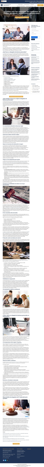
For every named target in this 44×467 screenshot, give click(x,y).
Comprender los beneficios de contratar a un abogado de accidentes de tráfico (35, 70)
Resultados (32, 4)
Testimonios (19, 454)
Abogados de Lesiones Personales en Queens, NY (21, 451)
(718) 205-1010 (8, 456)
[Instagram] (7, 460)
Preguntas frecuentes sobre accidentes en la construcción (35, 61)
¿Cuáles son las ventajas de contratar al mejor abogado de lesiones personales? (35, 79)
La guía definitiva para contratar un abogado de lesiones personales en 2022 (35, 74)
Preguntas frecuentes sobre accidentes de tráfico (35, 59)
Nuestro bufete (20, 4)
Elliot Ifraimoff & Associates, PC (7, 5)
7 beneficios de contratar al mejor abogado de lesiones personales (35, 77)
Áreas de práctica (26, 4)
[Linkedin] (5, 460)
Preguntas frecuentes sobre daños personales (35, 57)
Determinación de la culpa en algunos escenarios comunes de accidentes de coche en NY (35, 72)
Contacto (18, 457)
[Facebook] (3, 460)
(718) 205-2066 (6, 457)
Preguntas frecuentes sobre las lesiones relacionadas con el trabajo (35, 63)
